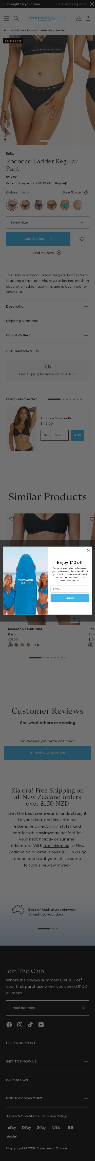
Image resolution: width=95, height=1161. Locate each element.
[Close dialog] (88, 550)
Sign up (69, 598)
